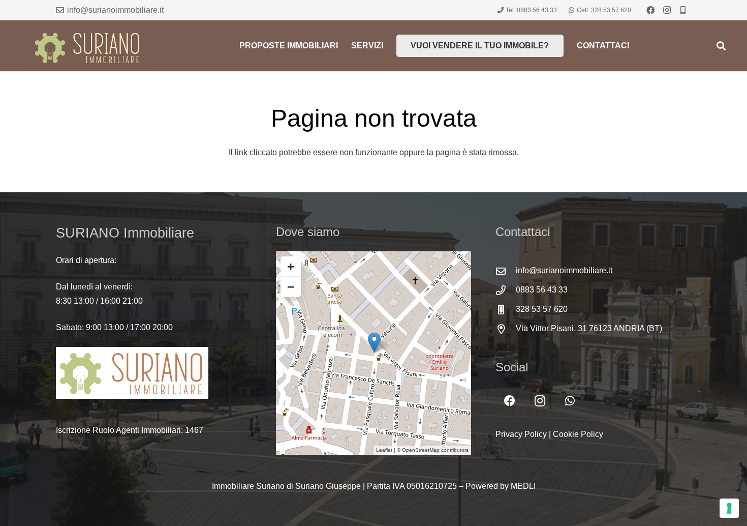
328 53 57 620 (542, 309)
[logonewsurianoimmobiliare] (88, 45)
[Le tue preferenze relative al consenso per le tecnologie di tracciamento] (729, 508)
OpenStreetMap (421, 450)
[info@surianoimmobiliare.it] (505, 271)
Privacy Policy (521, 434)
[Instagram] (667, 10)
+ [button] (290, 266)
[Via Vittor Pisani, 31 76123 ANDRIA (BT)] (505, 329)
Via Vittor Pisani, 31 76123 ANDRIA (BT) (589, 328)
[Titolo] (683, 10)
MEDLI (523, 486)
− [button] (290, 287)
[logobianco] (154, 373)
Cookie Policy (578, 434)
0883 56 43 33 (542, 289)
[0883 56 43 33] (505, 290)
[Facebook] (650, 10)
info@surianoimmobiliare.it (564, 270)
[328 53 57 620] (505, 309)
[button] (721, 46)
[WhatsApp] (570, 401)
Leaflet (384, 450)
